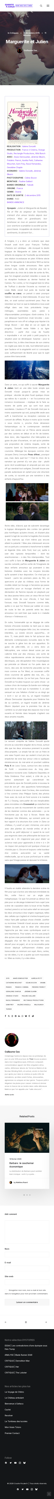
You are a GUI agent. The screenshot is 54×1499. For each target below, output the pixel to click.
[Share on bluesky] (25, 1016)
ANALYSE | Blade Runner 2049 (18, 1355)
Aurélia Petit (27, 160)
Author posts (9, 1095)
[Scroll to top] (49, 1493)
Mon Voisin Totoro (13, 1427)
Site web (9, 1276)
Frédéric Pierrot (14, 160)
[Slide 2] (27, 1195)
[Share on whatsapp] (22, 1016)
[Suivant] (40, 1322)
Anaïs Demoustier (22, 157)
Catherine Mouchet (14, 983)
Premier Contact (12, 1433)
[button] (48, 5)
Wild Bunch (40, 153)
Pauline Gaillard (25, 181)
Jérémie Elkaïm (38, 157)
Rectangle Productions (24, 153)
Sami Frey (20, 164)
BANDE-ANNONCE (15, 202)
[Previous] (14, 1322)
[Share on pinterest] (15, 1016)
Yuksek (30, 185)
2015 (7, 978)
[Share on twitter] (8, 1016)
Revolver (9, 1415)
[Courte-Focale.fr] (19, 6)
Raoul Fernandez (33, 164)
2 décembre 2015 (32, 195)
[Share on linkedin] (19, 1016)
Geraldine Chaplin (15, 167)
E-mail (8, 1262)
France (20, 188)
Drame (18, 191)
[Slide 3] (29, 1195)
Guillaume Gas (30, 50)
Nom (7, 1249)
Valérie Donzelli (29, 146)
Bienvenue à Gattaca (14, 1403)
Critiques (14, 33)
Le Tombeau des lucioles (16, 1421)
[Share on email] (32, 1016)
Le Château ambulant (14, 1398)
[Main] (27, 1322)
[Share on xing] (29, 1016)
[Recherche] (40, 6)
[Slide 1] (24, 1195)
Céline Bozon (31, 177)
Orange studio (12, 996)
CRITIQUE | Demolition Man (17, 1361)
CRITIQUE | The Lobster (16, 1372)
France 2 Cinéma (29, 150)
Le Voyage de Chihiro (14, 1392)
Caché (8, 1409)
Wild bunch (39, 1005)
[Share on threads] (12, 1016)
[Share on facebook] (5, 1016)
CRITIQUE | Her (12, 1366)
